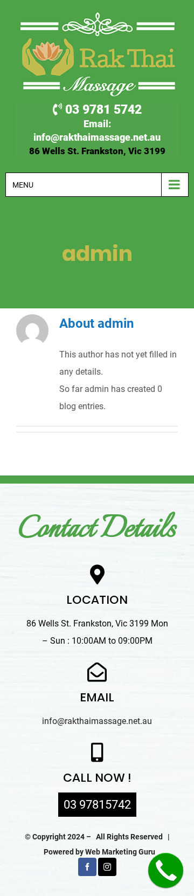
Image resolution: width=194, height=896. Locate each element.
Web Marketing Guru (120, 851)
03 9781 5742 (102, 109)
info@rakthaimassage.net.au (97, 137)
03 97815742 (97, 804)
